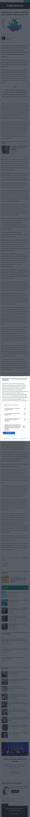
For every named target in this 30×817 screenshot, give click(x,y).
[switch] (24, 409)
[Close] (27, 379)
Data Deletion (7, 438)
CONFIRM (9, 432)
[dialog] (15, 408)
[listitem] (15, 405)
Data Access (15, 438)
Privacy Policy (23, 438)
